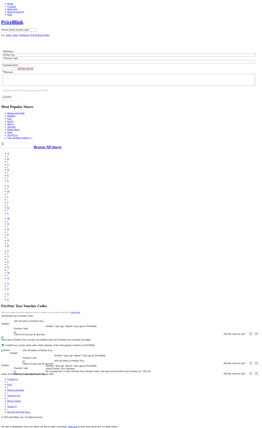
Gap (9, 118)
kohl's (9, 35)
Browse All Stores (47, 147)
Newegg (11, 127)
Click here (72, 426)
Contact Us (12, 379)
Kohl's (10, 121)
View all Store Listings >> (19, 137)
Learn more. (76, 312)
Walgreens (24, 35)
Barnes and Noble (16, 113)
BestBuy (11, 116)
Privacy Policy (14, 401)
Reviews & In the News (18, 412)
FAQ (9, 384)
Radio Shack (13, 129)
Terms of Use (13, 395)
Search (4, 29)
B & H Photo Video (39, 35)
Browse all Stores (15, 390)
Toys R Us (12, 135)
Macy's (10, 124)
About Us (12, 406)
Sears (15, 35)
